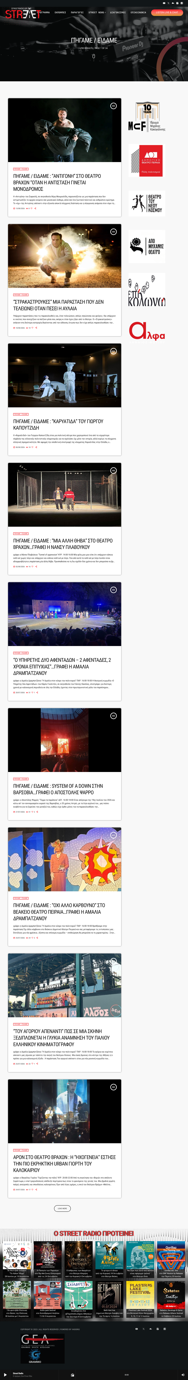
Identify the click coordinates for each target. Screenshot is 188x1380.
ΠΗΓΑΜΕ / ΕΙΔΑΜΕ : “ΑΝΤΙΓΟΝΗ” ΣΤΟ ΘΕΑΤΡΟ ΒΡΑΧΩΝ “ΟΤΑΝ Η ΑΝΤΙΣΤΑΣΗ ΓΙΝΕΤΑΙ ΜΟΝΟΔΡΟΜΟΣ (57, 182)
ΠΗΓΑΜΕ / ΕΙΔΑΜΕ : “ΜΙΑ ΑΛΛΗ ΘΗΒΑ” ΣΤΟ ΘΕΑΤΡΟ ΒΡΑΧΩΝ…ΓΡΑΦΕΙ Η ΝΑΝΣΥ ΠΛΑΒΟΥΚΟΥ (63, 544)
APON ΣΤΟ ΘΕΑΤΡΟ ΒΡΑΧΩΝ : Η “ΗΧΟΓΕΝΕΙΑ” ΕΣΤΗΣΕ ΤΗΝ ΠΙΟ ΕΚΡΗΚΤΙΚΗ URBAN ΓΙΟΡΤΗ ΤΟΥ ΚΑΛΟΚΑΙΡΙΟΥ (64, 1163)
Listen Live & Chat (167, 12)
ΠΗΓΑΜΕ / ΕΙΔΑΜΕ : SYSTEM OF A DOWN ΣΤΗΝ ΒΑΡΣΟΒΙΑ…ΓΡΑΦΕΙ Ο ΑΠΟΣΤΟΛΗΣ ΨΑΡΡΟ (58, 789)
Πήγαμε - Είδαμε (20, 169)
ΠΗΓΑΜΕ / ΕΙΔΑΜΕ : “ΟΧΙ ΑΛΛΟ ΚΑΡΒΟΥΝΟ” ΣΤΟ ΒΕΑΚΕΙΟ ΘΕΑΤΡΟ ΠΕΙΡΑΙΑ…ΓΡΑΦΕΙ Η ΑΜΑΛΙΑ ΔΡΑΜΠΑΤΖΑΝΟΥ (59, 912)
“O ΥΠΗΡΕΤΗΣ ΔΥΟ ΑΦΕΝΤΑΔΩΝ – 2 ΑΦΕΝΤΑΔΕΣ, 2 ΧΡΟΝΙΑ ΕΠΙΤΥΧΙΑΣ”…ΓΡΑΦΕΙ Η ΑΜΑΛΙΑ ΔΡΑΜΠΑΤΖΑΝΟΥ (62, 666)
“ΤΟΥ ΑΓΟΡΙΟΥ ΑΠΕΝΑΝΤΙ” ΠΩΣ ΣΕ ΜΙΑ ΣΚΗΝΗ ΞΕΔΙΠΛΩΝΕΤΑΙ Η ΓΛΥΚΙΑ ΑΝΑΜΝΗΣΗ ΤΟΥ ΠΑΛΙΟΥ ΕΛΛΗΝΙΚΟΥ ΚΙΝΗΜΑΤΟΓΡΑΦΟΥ (61, 1037)
